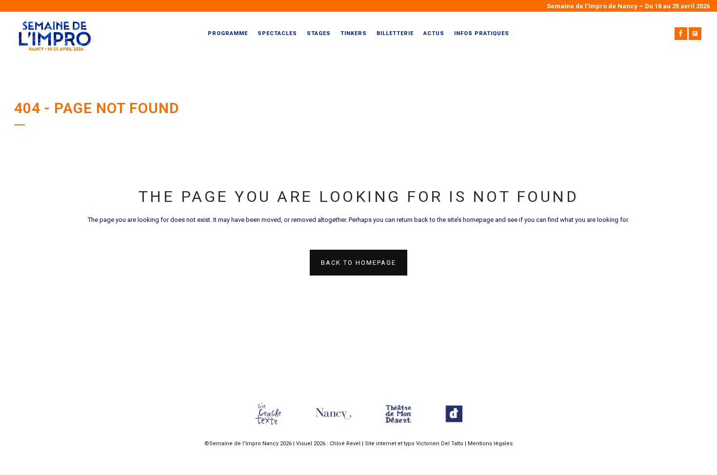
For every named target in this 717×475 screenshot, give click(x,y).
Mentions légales (490, 443)
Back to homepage (358, 262)
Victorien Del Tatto (439, 443)
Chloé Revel (345, 443)
